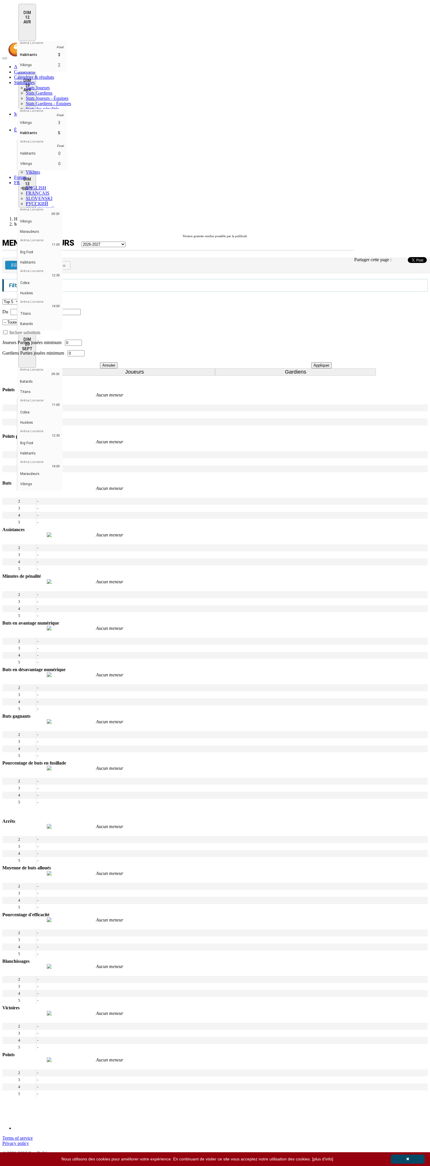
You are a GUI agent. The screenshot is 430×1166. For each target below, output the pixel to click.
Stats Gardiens (39, 92)
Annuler (108, 365)
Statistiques (24, 82)
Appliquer (321, 365)
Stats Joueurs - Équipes (47, 98)
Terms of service (17, 1138)
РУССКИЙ (37, 203)
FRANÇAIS (37, 193)
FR (17, 182)
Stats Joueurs (38, 87)
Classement (24, 71)
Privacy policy (15, 1143)
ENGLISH (36, 187)
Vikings (33, 172)
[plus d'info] (322, 1159)
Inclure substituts (24, 332)
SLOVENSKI (39, 198)
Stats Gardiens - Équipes (48, 103)
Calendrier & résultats (34, 77)
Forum (20, 177)
